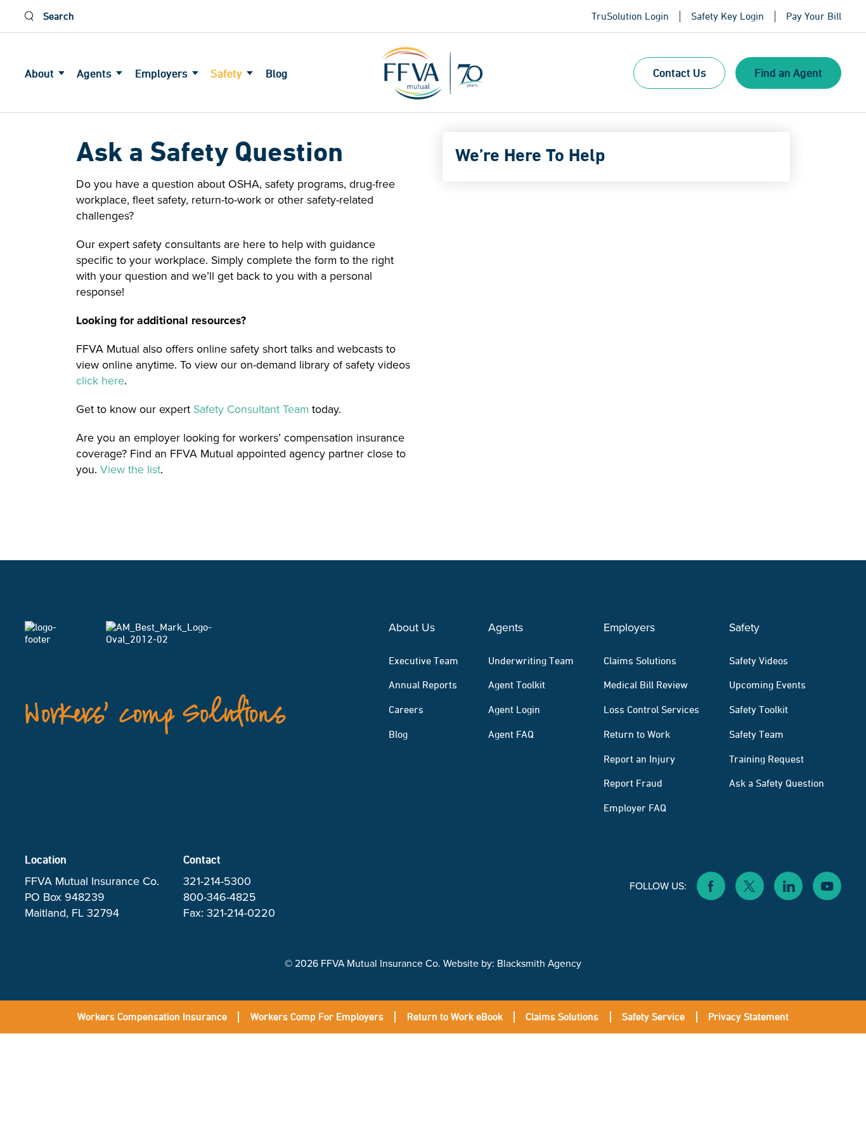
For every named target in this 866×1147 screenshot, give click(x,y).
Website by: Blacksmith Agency (512, 963)
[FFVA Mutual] (433, 73)
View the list (130, 469)
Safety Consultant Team (251, 409)
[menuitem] (51, 73)
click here (100, 380)
